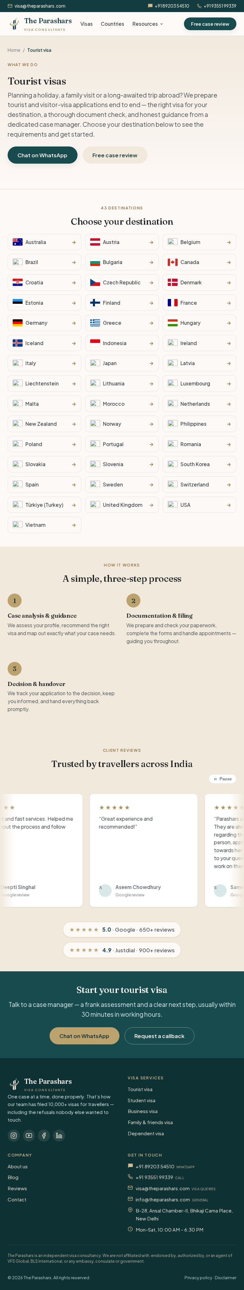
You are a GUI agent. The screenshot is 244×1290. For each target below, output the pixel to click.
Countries (112, 24)
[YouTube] (29, 1136)
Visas (86, 24)
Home (14, 50)
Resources (145, 24)
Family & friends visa (150, 1122)
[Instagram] (14, 1136)
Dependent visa (146, 1133)
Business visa (143, 1111)
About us (18, 1166)
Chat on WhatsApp (42, 155)
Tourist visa (140, 1089)
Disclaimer (225, 1277)
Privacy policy (198, 1277)
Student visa (141, 1100)
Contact (17, 1199)
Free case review (210, 24)
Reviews (17, 1188)
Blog (13, 1177)
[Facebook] (44, 1136)
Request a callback (159, 1035)
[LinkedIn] (59, 1136)
